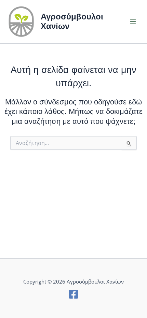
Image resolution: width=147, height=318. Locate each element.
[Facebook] (73, 294)
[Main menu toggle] (133, 22)
